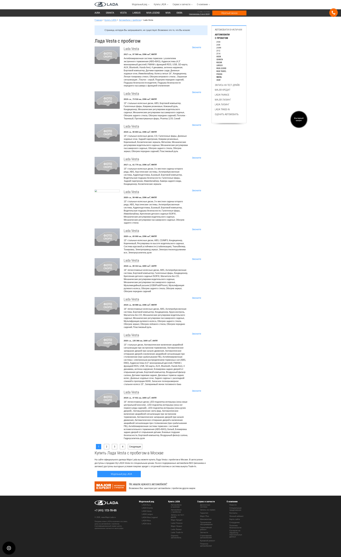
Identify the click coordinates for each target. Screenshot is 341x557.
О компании (232, 501)
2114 (218, 54)
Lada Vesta (131, 49)
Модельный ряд (146, 501)
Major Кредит (222, 89)
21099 (218, 48)
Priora (219, 74)
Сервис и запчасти (206, 501)
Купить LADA (174, 501)
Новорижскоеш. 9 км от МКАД (199, 14)
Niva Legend (221, 68)
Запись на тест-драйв (227, 85)
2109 (218, 45)
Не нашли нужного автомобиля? (148, 484)
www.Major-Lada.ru (108, 517)
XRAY (218, 80)
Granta (219, 59)
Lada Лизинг (222, 104)
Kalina (219, 62)
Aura (218, 57)
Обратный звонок (229, 13)
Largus (219, 65)
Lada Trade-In (222, 109)
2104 (218, 42)
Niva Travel (221, 71)
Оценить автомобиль (227, 114)
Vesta (219, 77)
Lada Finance (222, 94)
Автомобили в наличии (228, 29)
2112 (218, 51)
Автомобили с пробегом (222, 36)
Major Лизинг (223, 99)
